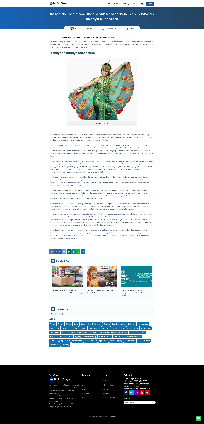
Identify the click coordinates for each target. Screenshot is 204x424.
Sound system (91, 340)
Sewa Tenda (77, 340)
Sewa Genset (119, 336)
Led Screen (54, 332)
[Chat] (198, 418)
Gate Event (54, 328)
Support (106, 393)
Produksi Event (66, 336)
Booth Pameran (94, 324)
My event (94, 332)
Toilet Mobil (55, 345)
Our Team (86, 393)
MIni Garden (82, 332)
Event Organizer (119, 324)
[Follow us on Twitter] (131, 392)
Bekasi (68, 324)
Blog (83, 385)
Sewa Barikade (105, 336)
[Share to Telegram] (73, 251)
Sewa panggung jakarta (60, 340)
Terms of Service (109, 397)
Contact (85, 389)
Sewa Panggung (134, 336)
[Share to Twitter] (64, 251)
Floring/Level (143, 324)
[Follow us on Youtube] (142, 392)
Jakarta (105, 328)
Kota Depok (146, 328)
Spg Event (103, 340)
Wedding (65, 345)
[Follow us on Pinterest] (147, 392)
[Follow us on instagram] (136, 392)
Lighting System (68, 332)
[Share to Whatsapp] (69, 251)
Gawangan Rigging (69, 328)
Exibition (131, 324)
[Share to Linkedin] (83, 251)
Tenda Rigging (116, 340)
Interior (83, 328)
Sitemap (85, 397)
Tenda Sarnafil (144, 340)
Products (53, 336)
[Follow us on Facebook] (126, 392)
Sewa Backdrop (89, 336)
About (84, 381)
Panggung (104, 332)
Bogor (83, 324)
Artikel (132, 29)
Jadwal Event (94, 328)
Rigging (78, 336)
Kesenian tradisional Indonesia (62, 134)
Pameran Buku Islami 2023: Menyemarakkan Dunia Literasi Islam (134, 293)
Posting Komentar (56, 314)
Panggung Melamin (119, 332)
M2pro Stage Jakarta (108, 416)
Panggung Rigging (137, 332)
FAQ (104, 381)
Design (107, 324)
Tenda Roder (129, 340)
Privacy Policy (108, 385)
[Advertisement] (102, 352)
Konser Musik (132, 328)
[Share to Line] (78, 251)
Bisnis (76, 324)
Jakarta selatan (118, 328)
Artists (60, 324)
